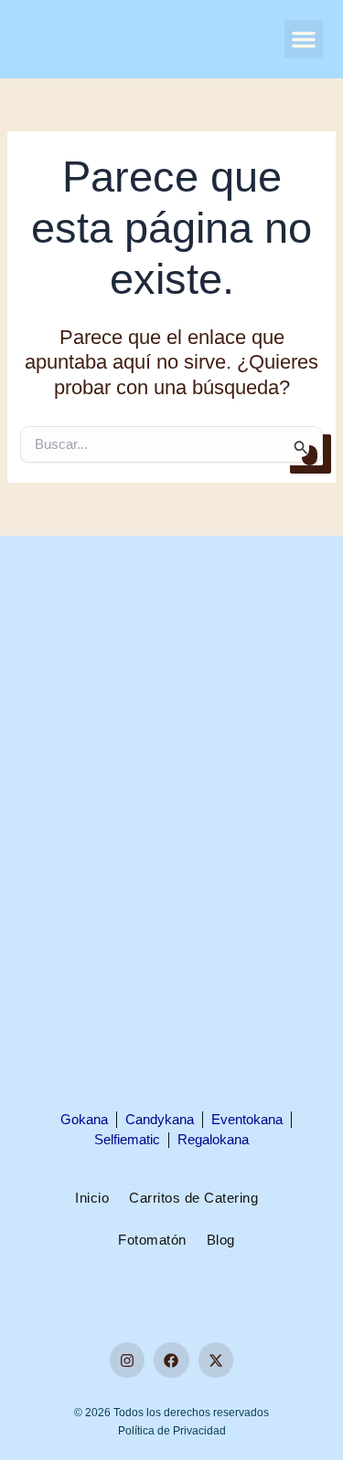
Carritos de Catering (193, 1198)
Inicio (92, 1198)
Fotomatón (152, 1240)
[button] (303, 39)
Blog (221, 1240)
